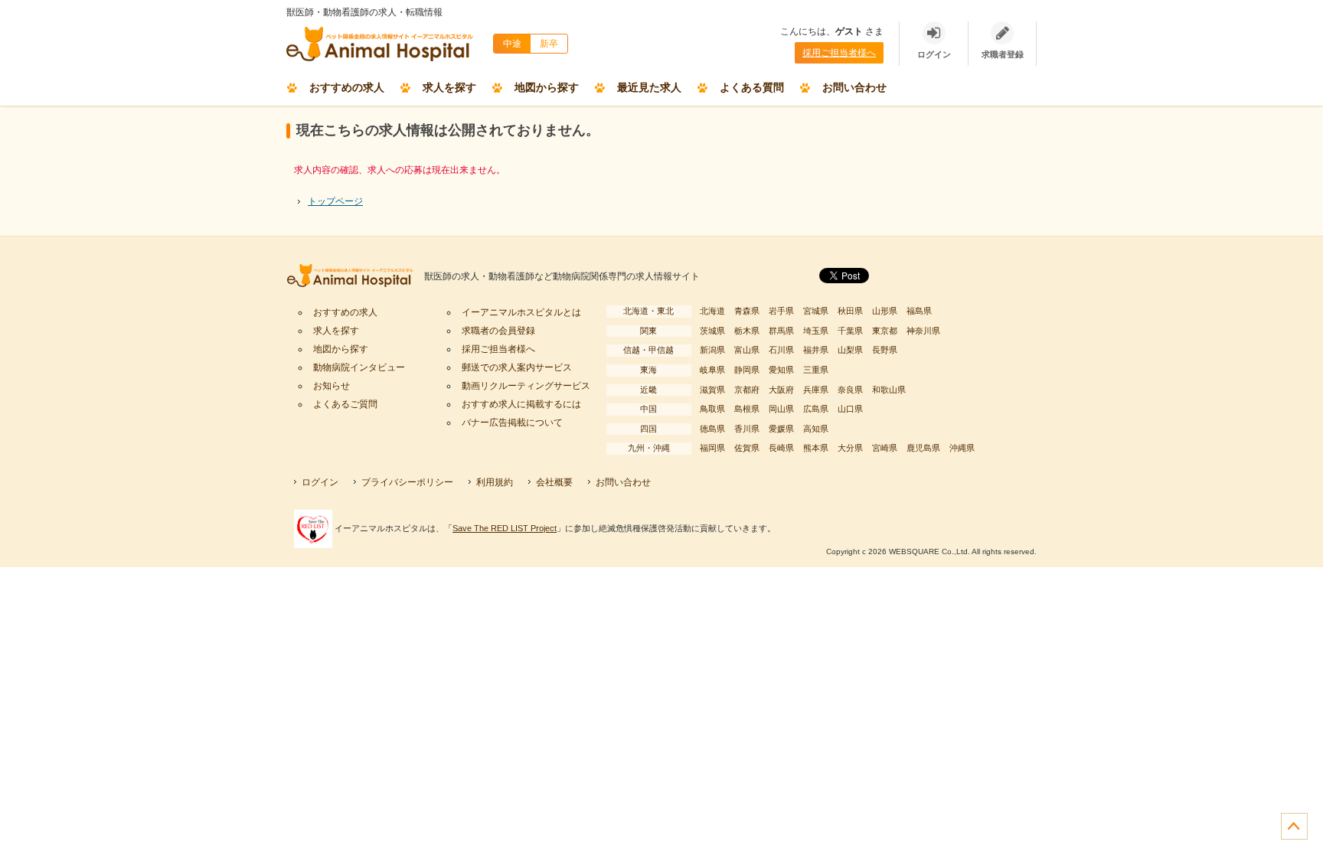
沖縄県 (962, 447)
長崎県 (781, 447)
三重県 (815, 369)
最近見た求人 (649, 87)
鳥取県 (712, 408)
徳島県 (712, 428)
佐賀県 (747, 447)
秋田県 (850, 310)
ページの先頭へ (1294, 826)
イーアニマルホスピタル (355, 276)
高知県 (815, 428)
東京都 (884, 330)
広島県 (815, 408)
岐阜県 (712, 369)
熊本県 (815, 447)
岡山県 (781, 408)
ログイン (320, 482)
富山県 (747, 349)
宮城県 (815, 310)
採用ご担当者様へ (839, 52)
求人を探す (449, 87)
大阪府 (781, 389)
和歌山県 (889, 389)
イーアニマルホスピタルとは (521, 312)
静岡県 (747, 369)
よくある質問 (752, 87)
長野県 (884, 349)
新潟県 (712, 349)
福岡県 (712, 447)
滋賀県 (712, 389)
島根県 (747, 408)
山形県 (884, 310)
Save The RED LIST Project (504, 528)
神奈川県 (923, 330)
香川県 (747, 428)
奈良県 (850, 389)
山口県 (850, 408)
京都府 (747, 389)
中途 (512, 43)
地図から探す (546, 87)
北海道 (712, 310)
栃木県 (747, 330)
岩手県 (781, 310)
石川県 (781, 349)
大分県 (850, 447)
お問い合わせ (854, 87)
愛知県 (781, 369)
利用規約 (494, 482)
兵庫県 (815, 389)
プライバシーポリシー (407, 482)
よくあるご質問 (345, 404)
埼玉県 (815, 330)
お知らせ (331, 385)
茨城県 (712, 330)
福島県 (919, 310)
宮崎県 (884, 447)
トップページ (335, 201)
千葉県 (850, 330)
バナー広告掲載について (512, 422)
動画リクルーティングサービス (526, 385)
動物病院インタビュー (359, 367)
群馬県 (781, 330)
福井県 (815, 349)
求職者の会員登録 (498, 330)
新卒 (549, 43)
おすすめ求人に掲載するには (521, 404)
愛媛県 (781, 428)
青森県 (747, 310)
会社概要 (554, 482)
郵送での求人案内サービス (517, 367)
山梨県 (850, 349)
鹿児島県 (923, 447)
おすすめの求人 (346, 87)
